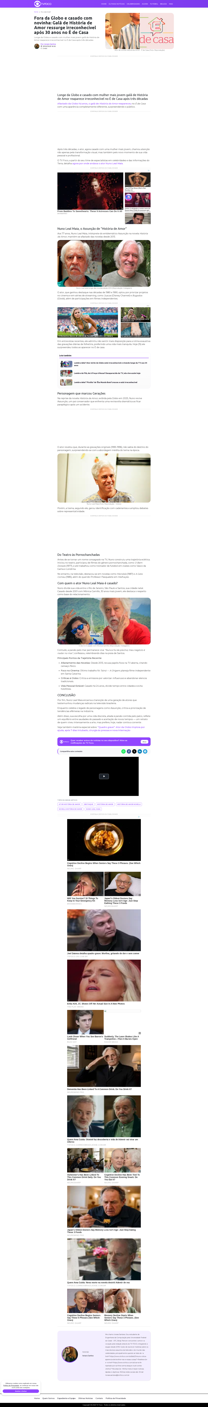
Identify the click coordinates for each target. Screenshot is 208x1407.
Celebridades (133, 4)
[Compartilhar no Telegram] (145, 751)
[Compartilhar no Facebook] (129, 751)
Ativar (144, 742)
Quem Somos (48, 1398)
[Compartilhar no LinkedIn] (140, 751)
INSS (171, 4)
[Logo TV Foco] (42, 4)
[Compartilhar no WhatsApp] (123, 751)
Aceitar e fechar (21, 1391)
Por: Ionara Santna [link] (48, 44)
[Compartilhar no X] (134, 751)
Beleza (163, 4)
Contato (99, 1398)
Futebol (154, 4)
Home (103, 4)
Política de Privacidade (116, 1398)
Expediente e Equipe (66, 1398)
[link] (70, 1354)
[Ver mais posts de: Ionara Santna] (36, 46)
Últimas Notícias (117, 4)
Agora (145, 4)
